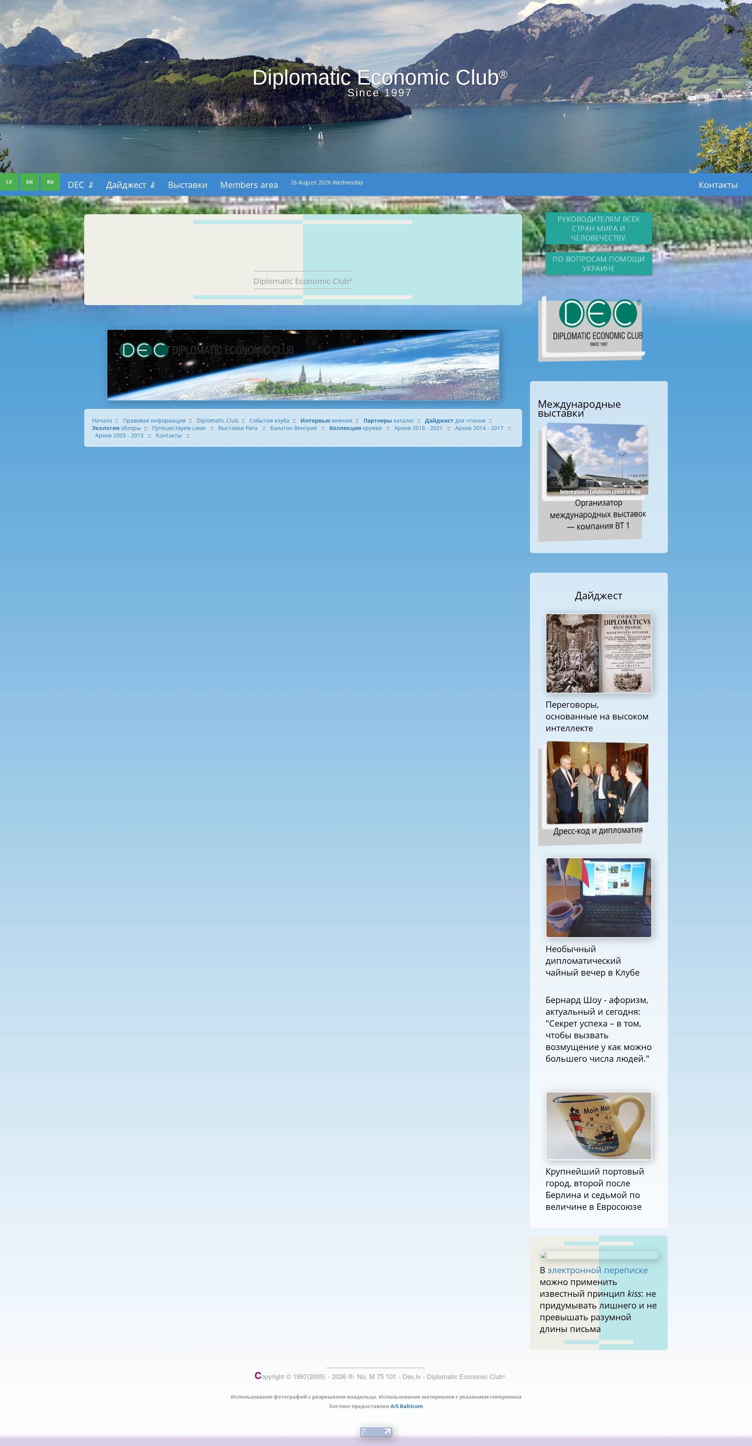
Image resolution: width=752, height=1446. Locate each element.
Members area (249, 184)
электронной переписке (598, 1270)
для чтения (455, 420)
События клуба (269, 420)
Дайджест (130, 184)
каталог (388, 420)
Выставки (188, 184)
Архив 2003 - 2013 (120, 435)
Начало (102, 420)
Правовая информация (154, 420)
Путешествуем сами (179, 428)
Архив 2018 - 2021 (419, 428)
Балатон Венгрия (294, 428)
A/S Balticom (406, 1406)
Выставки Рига (238, 428)
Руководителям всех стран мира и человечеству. (599, 228)
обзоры (116, 428)
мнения (326, 420)
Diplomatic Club (218, 420)
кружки (356, 428)
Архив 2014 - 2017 (480, 428)
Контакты (718, 184)
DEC (81, 184)
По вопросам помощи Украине (599, 263)
